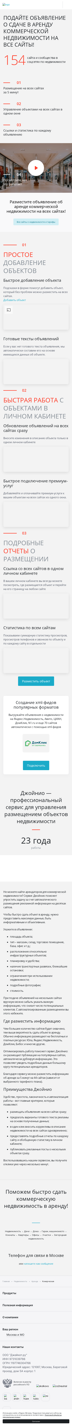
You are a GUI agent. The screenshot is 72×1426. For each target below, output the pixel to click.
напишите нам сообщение (38, 1263)
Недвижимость (13, 1231)
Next (64, 743)
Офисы (35, 1234)
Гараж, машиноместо (53, 1231)
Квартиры (23, 1234)
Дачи (26, 1231)
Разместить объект (36, 681)
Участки (47, 1234)
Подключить (36, 765)
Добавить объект (14, 300)
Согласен (36, 1421)
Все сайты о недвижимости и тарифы (36, 221)
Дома (36, 1231)
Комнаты (10, 1234)
